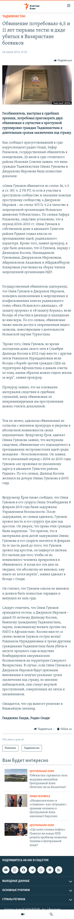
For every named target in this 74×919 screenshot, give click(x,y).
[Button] (63, 60)
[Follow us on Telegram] (32, 869)
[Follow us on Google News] (49, 869)
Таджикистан (13, 16)
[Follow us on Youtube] (5, 869)
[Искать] (51, 914)
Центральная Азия (42, 771)
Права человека (40, 796)
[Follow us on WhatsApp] (41, 869)
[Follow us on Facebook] (23, 869)
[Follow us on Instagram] (14, 869)
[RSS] (58, 869)
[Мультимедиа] (22, 914)
